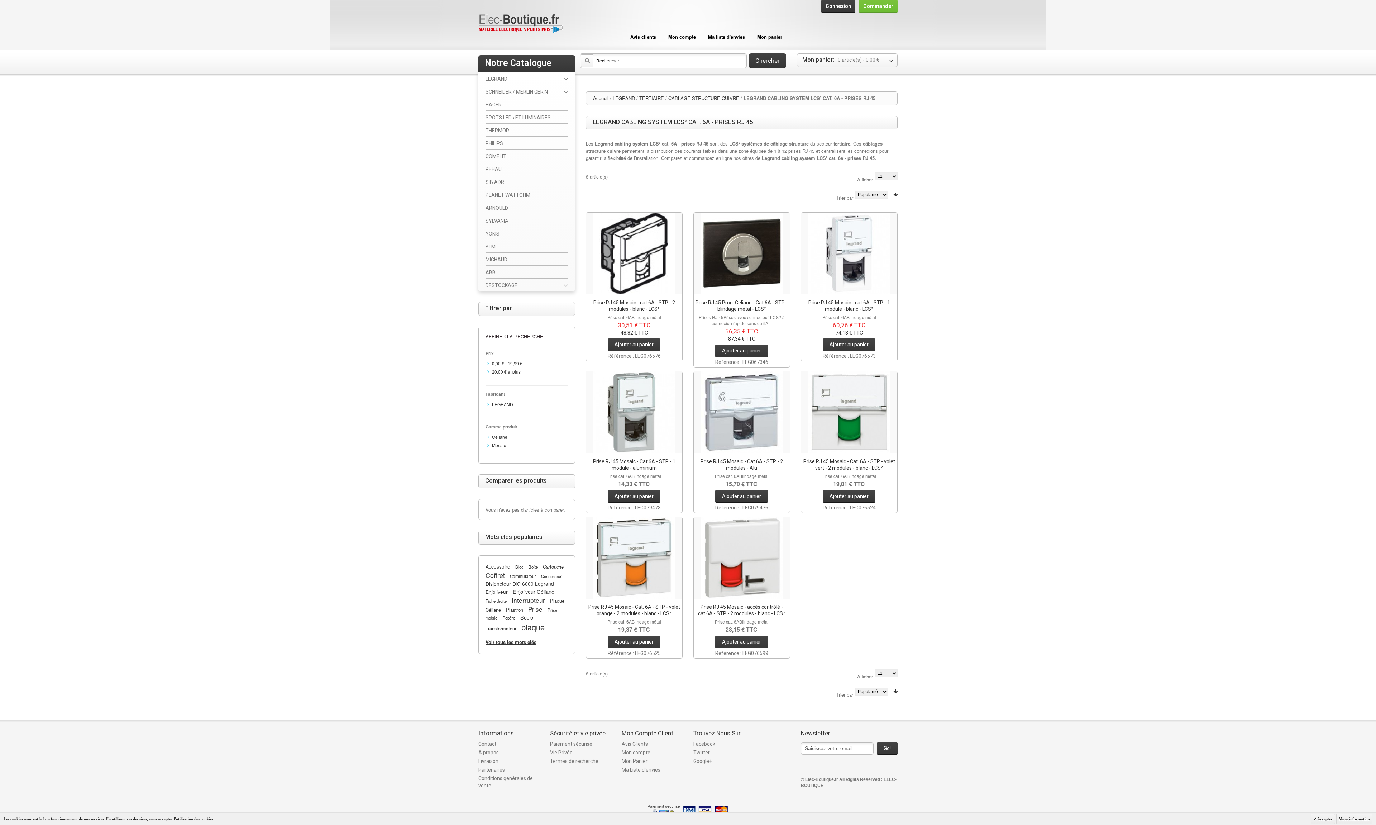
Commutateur (523, 576)
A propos (488, 752)
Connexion (838, 6)
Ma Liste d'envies (641, 770)
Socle (526, 617)
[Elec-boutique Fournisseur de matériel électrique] (520, 24)
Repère (508, 618)
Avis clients (643, 36)
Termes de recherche (574, 761)
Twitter (701, 752)
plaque (533, 626)
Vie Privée (561, 752)
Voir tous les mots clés (511, 642)
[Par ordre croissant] (895, 194)
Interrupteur (528, 600)
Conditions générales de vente (505, 782)
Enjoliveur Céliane (533, 591)
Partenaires (491, 770)
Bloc (519, 567)
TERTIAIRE (651, 98)
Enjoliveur (497, 591)
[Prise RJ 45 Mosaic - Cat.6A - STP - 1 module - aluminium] (634, 412)
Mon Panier (635, 761)
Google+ (702, 761)
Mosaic (499, 445)
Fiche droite (496, 601)
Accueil (600, 98)
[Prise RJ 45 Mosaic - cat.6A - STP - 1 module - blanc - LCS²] (849, 253)
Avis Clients (635, 744)
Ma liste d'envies (726, 36)
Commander (878, 6)
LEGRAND (624, 98)
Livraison (488, 761)
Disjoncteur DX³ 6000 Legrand (520, 583)
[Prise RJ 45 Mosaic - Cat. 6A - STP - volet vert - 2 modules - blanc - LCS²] (849, 412)
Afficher (865, 179)
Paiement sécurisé (571, 744)
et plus (506, 372)
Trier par (844, 197)
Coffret (495, 575)
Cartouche (553, 566)
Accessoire (498, 566)
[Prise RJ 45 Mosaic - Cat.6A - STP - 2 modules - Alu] (742, 412)
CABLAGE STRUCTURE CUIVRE (703, 98)
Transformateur (501, 628)
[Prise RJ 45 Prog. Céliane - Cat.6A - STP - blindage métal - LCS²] (742, 253)
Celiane (499, 437)
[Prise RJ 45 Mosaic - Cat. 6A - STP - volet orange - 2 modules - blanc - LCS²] (634, 558)
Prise (535, 608)
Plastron (514, 609)
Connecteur (551, 576)
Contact (487, 744)
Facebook (704, 744)
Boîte (533, 567)
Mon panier (769, 36)
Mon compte (682, 36)
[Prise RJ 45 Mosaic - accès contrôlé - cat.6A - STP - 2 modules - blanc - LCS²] (742, 558)
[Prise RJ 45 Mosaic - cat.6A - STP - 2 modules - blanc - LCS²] (634, 253)
